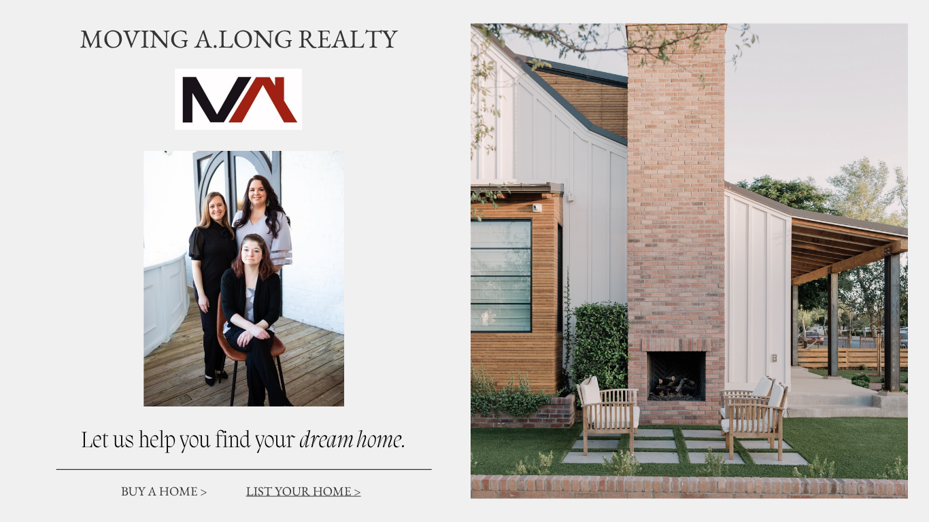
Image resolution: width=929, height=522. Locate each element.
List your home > (303, 491)
